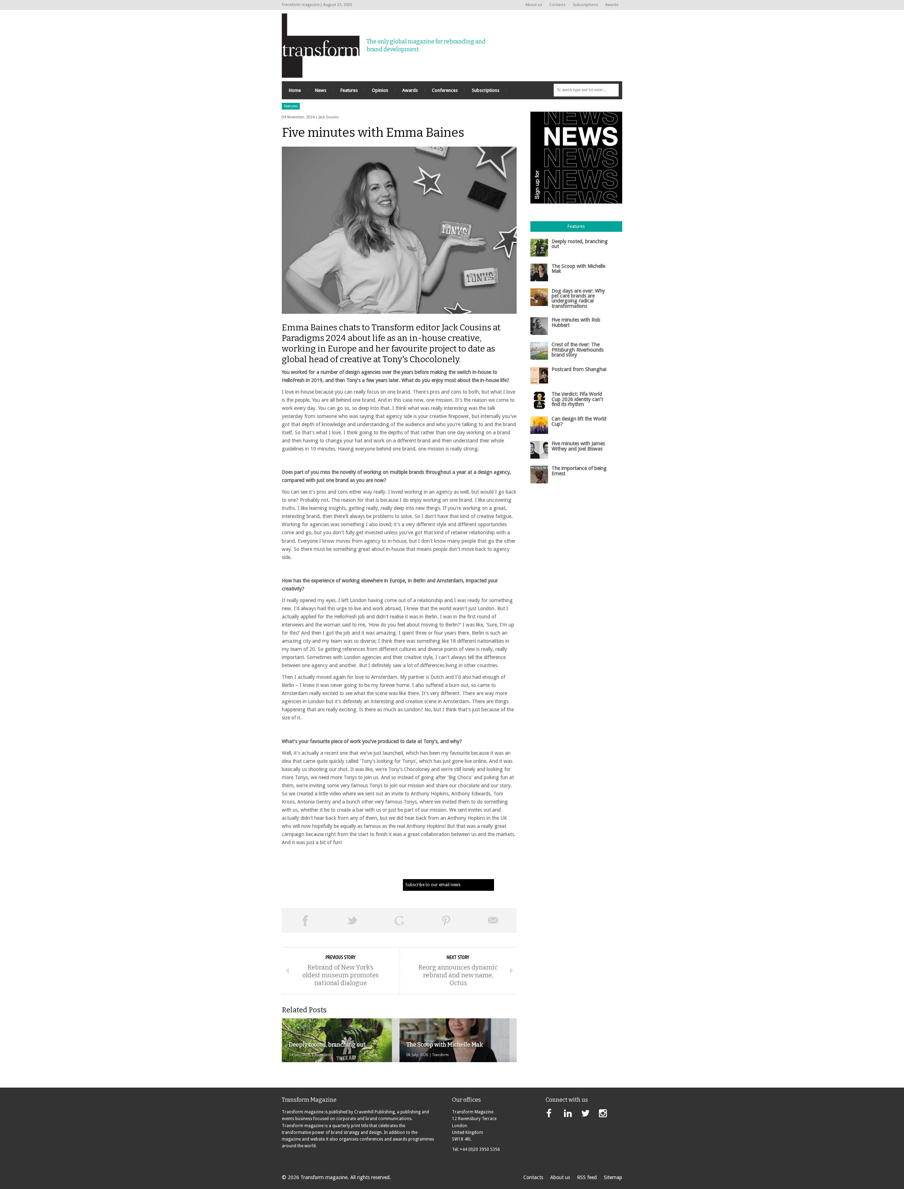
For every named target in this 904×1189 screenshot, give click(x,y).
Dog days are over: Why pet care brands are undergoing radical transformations (578, 298)
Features (291, 106)
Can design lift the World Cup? (579, 421)
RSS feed (587, 1177)
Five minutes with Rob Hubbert (576, 322)
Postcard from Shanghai (579, 369)
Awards (612, 4)
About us (533, 4)
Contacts (557, 4)
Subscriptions (585, 4)
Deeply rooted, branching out (580, 244)
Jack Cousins (329, 117)
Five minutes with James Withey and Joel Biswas (578, 446)
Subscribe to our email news (432, 884)
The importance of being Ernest (579, 470)
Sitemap (613, 1177)
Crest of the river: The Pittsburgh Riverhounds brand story (577, 350)
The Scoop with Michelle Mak (578, 268)
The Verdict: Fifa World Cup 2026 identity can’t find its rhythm (577, 399)
